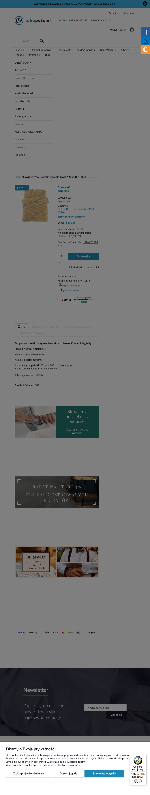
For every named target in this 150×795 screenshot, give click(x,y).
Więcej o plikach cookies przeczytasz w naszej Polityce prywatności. (44, 765)
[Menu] (144, 756)
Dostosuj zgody (68, 773)
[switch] (138, 781)
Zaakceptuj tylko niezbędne (28, 773)
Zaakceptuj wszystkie (104, 773)
